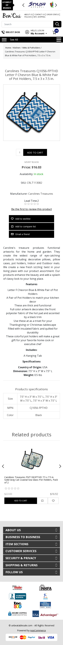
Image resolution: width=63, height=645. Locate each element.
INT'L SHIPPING (39, 17)
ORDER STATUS (53, 14)
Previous (23, 5)
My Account (38, 32)
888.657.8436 (13, 32)
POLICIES (28, 17)
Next (55, 5)
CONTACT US (39, 14)
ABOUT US (28, 14)
